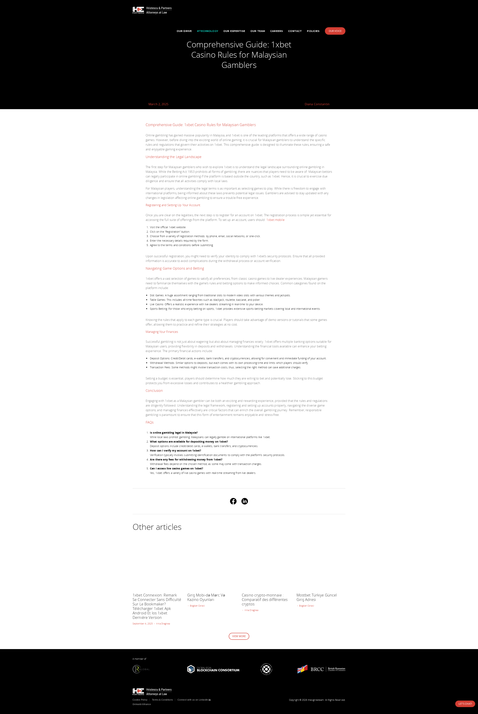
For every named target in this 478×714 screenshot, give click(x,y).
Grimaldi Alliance (142, 704)
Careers (276, 30)
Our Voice (335, 31)
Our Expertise (234, 30)
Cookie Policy (140, 700)
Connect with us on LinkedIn (193, 700)
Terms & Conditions (162, 700)
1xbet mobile (275, 220)
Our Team (257, 30)
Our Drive (184, 30)
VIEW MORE (239, 636)
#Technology (207, 30)
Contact (295, 30)
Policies (313, 30)
